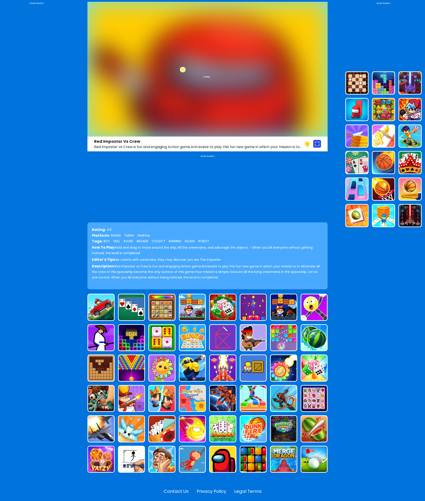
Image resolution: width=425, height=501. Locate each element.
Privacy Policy (211, 491)
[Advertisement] (36, 71)
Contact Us (176, 491)
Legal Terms (248, 491)
